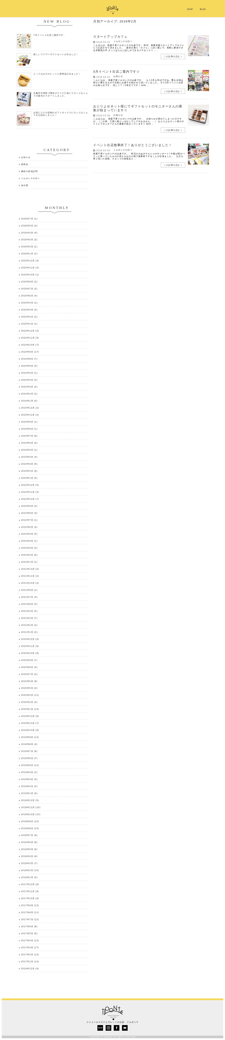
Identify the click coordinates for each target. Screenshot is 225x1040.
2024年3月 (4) (29, 387)
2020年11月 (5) (30, 646)
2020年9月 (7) (29, 660)
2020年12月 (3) (30, 639)
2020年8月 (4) (29, 667)
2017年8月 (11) (30, 912)
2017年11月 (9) (30, 891)
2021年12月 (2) (30, 569)
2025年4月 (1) (29, 303)
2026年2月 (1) (29, 246)
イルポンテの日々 (122, 41)
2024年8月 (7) (29, 359)
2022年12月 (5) (30, 485)
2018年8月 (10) (30, 828)
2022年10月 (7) (30, 499)
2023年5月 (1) (29, 450)
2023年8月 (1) (29, 429)
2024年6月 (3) (29, 366)
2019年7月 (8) (29, 751)
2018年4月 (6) (29, 856)
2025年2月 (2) (29, 317)
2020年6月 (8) (29, 681)
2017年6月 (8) (29, 926)
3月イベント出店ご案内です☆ (116, 71)
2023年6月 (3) (29, 443)
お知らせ (118, 76)
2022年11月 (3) (30, 492)
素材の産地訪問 (29, 171)
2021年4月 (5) (29, 611)
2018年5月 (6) (29, 849)
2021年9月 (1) (29, 590)
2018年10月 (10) (31, 814)
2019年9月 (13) (30, 737)
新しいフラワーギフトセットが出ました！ (56, 54)
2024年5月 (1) (29, 373)
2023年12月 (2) (30, 408)
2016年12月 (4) (30, 968)
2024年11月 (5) (30, 338)
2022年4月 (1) (29, 541)
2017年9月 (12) (30, 905)
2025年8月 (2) (29, 281)
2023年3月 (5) (29, 464)
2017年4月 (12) (30, 940)
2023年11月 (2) (30, 415)
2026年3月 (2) (29, 239)
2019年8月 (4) (29, 744)
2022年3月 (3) (29, 548)
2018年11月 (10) (31, 807)
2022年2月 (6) (29, 555)
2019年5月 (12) (30, 765)
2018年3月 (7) (29, 863)
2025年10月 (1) (30, 274)
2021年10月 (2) (30, 583)
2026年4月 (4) (29, 233)
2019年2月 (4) (29, 786)
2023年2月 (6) (29, 471)
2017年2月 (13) (30, 954)
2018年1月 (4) (29, 877)
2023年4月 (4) (29, 457)
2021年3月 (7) (29, 618)
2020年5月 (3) (29, 688)
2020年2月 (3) (29, 702)
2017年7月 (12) (30, 919)
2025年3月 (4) (29, 310)
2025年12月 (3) (30, 260)
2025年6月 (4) (29, 296)
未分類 (24, 185)
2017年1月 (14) (30, 961)
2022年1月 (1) (29, 562)
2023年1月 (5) (29, 478)
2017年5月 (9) (29, 933)
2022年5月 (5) (29, 534)
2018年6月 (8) (29, 842)
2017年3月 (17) (30, 947)
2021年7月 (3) (29, 597)
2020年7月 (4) (29, 674)
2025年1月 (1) (29, 324)
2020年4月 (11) (30, 695)
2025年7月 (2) (29, 288)
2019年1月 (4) (29, 793)
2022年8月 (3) (29, 513)
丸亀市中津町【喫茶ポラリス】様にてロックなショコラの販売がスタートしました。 (61, 94)
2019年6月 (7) (29, 758)
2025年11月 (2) (30, 267)
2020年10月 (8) (30, 653)
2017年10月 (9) (30, 898)
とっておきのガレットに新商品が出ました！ (57, 74)
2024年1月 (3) (29, 401)
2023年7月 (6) (29, 436)
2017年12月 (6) (30, 884)
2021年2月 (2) (29, 625)
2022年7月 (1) (29, 520)
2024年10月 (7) (30, 345)
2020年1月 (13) (30, 709)
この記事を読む (172, 56)
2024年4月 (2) (29, 380)
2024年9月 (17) (30, 352)
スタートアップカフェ (110, 36)
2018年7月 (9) (29, 835)
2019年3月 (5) (29, 779)
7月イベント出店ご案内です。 (49, 35)
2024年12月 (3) (30, 331)
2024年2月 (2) (29, 394)
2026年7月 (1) (29, 219)
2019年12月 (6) (30, 716)
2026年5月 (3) (29, 226)
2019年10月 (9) (30, 730)
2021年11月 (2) (30, 576)
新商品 (24, 164)
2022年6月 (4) (29, 527)
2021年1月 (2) (29, 632)
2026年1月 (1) (29, 253)
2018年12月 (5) (30, 800)
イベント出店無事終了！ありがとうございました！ (132, 145)
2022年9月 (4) (29, 506)
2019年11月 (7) (30, 723)
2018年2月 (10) (30, 870)
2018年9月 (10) (30, 821)
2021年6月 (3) (29, 604)
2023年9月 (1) (29, 422)
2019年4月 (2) (29, 772)
